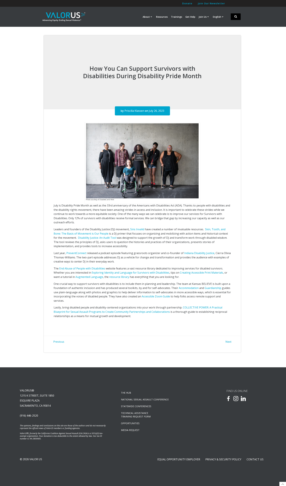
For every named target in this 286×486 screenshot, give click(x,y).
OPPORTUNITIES (130, 423)
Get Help (190, 16)
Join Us (203, 16)
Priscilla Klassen (134, 111)
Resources (162, 16)
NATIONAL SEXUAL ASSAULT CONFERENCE (145, 399)
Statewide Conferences (136, 406)
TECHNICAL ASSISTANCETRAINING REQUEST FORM (136, 414)
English (217, 16)
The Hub (126, 392)
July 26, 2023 (156, 111)
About (146, 16)
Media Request (130, 430)
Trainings (176, 16)
